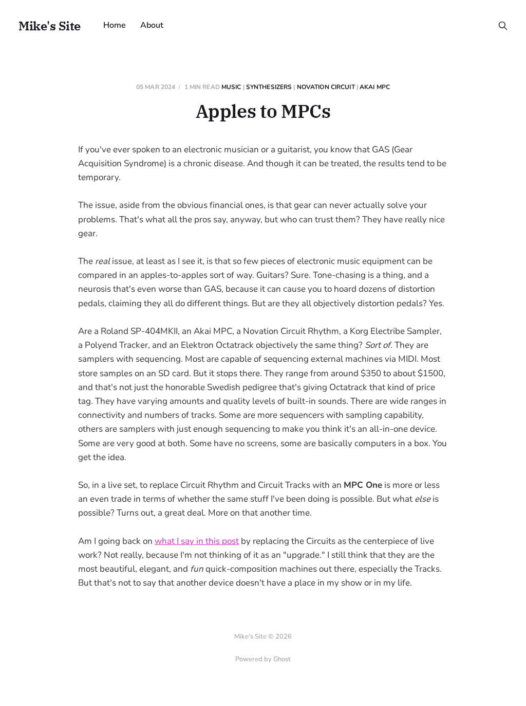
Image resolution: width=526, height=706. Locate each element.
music (231, 87)
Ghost (282, 659)
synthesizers (269, 87)
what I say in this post (197, 541)
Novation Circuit (326, 87)
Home (114, 25)
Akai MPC (375, 87)
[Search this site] (503, 25)
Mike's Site (49, 26)
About (151, 25)
